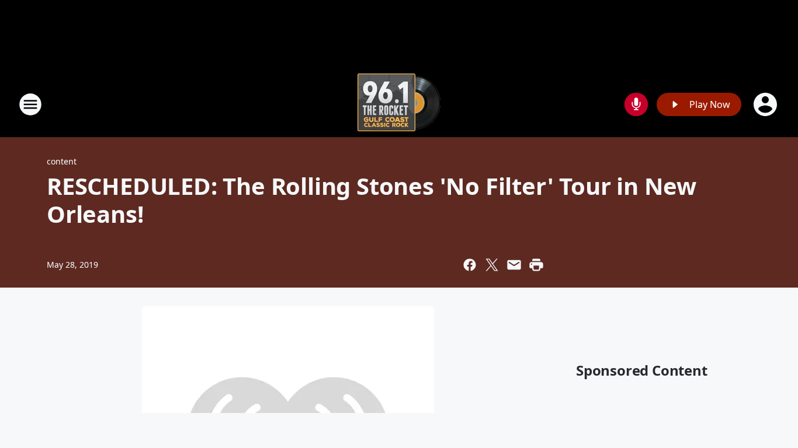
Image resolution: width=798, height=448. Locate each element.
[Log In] (766, 104)
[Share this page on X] (492, 265)
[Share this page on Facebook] (470, 265)
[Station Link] (399, 104)
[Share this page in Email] (514, 265)
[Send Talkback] (636, 104)
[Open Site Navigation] (30, 104)
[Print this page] (536, 265)
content (62, 161)
